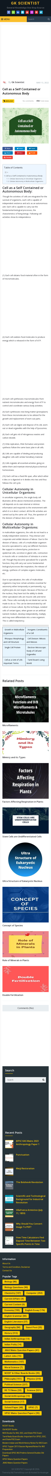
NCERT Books (8, 1426)
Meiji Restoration (25, 1168)
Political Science (15, 1384)
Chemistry (12, 1293)
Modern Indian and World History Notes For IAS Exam (24, 1443)
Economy (12, 1310)
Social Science (14, 1401)
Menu (7, 19)
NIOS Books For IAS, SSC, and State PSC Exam (22, 1433)
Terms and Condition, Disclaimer (16, 1267)
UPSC (33, 1407)
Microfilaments (10, 725)
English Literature (15, 1321)
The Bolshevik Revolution (29, 1182)
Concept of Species (12, 925)
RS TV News (12, 1390)
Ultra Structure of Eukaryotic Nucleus (22, 881)
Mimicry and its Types (13, 757)
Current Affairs (14, 1299)
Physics (34, 1379)
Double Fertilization (12, 995)
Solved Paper (13, 1407)
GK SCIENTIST (25, 3)
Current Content (14, 1304)
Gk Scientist (18, 82)
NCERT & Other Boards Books (22, 1373)
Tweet (33, 148)
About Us (6, 1263)
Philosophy (13, 1379)
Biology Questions (16, 1287)
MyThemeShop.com (20, 1473)
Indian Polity (12, 1344)
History (11, 1333)
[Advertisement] (25, 52)
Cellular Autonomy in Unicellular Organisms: (26, 179)
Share (8, 148)
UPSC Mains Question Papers (22, 1413)
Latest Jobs (12, 1356)
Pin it (20, 153)
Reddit (33, 153)
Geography (12, 1327)
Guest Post (34, 1327)
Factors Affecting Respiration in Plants (22, 801)
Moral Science (13, 1367)
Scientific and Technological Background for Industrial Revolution (30, 1199)
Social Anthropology (17, 1396)
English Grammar (15, 1316)
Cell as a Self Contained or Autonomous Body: (24, 176)
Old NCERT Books (9, 1429)
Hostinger (44, 1473)
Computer (34, 1293)
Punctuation (22, 1154)
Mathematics (14, 1361)
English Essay (35, 1310)
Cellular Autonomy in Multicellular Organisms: (26, 181)
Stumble (8, 157)
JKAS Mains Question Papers (21, 1350)
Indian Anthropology (17, 1339)
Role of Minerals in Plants (15, 960)
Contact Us (7, 1270)
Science (34, 1390)
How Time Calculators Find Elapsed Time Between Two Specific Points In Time (30, 1241)
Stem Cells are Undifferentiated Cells (22, 836)
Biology (9, 101)
